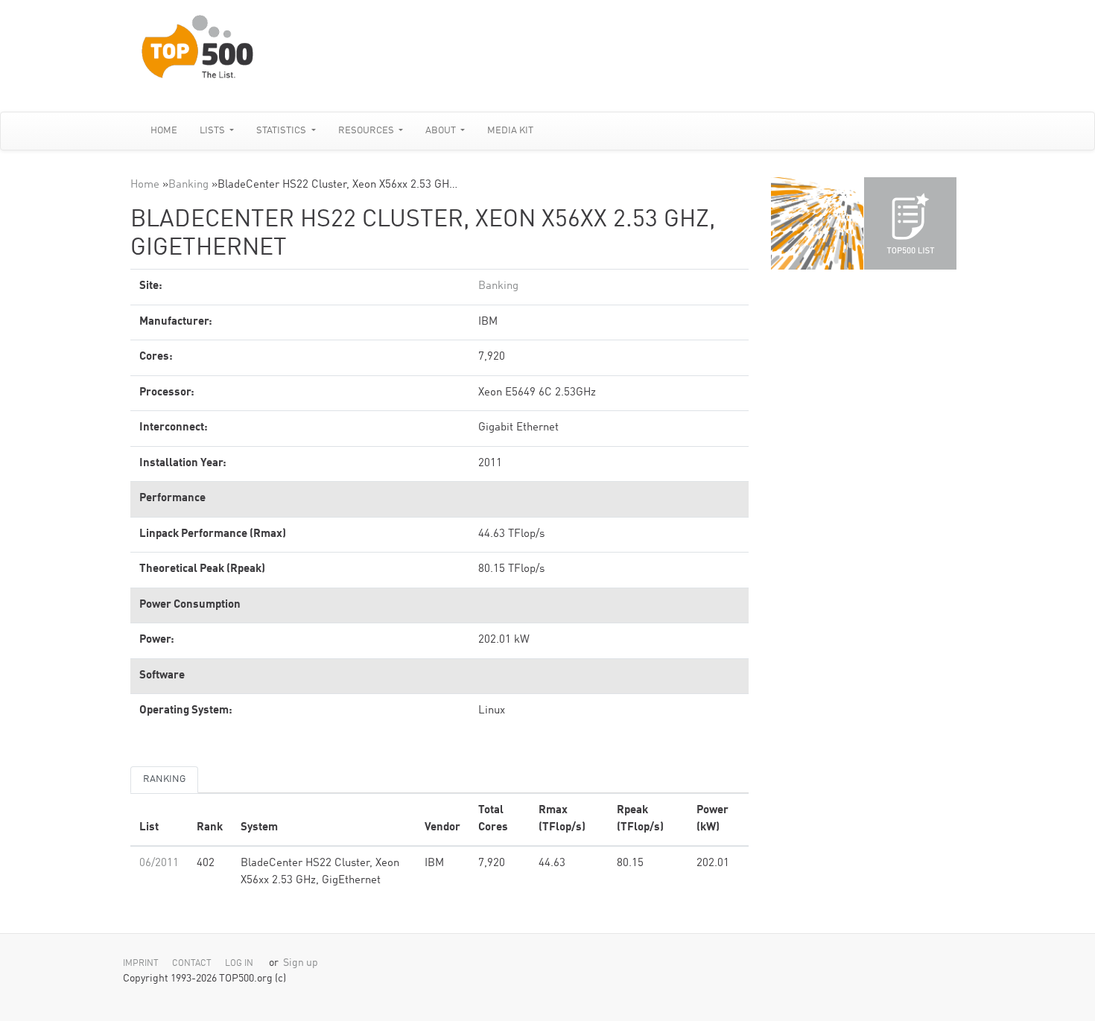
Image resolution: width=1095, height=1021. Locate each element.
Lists (213, 131)
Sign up (300, 963)
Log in (239, 963)
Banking (188, 185)
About (441, 131)
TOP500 (817, 223)
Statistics (282, 131)
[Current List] (910, 223)
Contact (192, 963)
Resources (367, 131)
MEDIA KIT (510, 131)
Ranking (164, 779)
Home (163, 131)
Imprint (141, 963)
